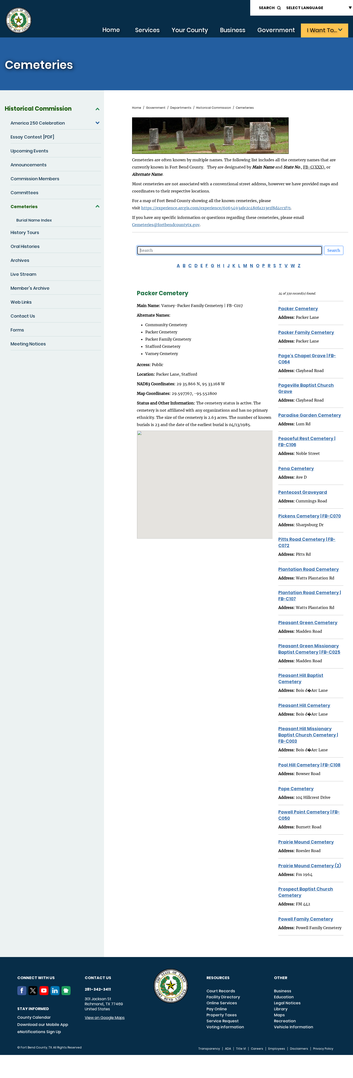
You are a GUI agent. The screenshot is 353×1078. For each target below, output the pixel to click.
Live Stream (23, 274)
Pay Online (217, 1009)
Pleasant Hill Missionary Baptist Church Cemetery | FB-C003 (308, 735)
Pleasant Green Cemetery (307, 623)
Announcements (29, 165)
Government (276, 30)
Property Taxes (222, 1015)
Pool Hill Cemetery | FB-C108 (309, 765)
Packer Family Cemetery (306, 332)
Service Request (223, 1021)
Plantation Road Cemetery (308, 569)
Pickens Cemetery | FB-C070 (309, 516)
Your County (190, 30)
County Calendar (34, 1017)
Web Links (21, 302)
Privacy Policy (323, 1048)
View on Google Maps (105, 1017)
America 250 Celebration (38, 123)
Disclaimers (299, 1048)
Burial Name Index (34, 220)
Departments (180, 107)
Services (147, 30)
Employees (276, 1048)
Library (280, 1009)
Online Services (222, 1003)
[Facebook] (22, 993)
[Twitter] (33, 993)
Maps (279, 1015)
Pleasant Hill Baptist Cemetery (300, 678)
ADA (228, 1048)
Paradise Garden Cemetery (309, 415)
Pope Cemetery (296, 789)
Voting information (225, 1027)
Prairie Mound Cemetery (306, 842)
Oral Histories (25, 246)
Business (232, 30)
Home (111, 30)
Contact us (98, 978)
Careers (257, 1048)
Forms (17, 330)
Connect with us (36, 978)
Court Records (221, 991)
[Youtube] (44, 993)
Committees (24, 193)
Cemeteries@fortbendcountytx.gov (166, 224)
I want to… (322, 30)
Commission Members (35, 179)
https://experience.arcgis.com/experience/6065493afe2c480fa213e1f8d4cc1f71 (216, 207)
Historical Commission (38, 109)
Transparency (209, 1048)
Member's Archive (30, 288)
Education (284, 997)
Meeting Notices (28, 344)
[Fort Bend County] (18, 20)
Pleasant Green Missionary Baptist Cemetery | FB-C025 (309, 649)
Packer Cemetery (298, 309)
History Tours (25, 232)
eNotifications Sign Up (39, 1032)
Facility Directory (223, 997)
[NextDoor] (67, 993)
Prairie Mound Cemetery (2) (309, 866)
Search (267, 8)
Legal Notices (287, 1003)
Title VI (241, 1048)
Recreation (285, 1021)
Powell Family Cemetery (305, 919)
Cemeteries (24, 207)
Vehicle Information (293, 1027)
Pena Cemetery (296, 468)
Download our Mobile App (42, 1024)
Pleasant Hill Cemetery (304, 705)
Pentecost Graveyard (302, 492)
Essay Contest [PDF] (32, 137)
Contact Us (23, 316)
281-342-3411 (98, 989)
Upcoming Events (29, 151)
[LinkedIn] (55, 993)
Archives (20, 260)
